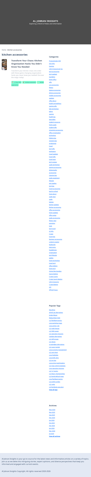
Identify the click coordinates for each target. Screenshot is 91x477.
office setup (52, 215)
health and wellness (55, 103)
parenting (52, 223)
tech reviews (53, 162)
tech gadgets (53, 74)
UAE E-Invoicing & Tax (56, 69)
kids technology (54, 109)
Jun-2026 (51, 420)
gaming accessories (55, 167)
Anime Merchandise (55, 271)
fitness (51, 88)
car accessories (54, 85)
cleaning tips (53, 175)
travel (51, 146)
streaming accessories (56, 130)
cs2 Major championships (57, 374)
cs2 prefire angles (54, 382)
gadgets (51, 98)
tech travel (52, 229)
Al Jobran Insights (45, 21)
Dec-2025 (52, 418)
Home (4, 50)
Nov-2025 (52, 412)
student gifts (53, 127)
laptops (51, 202)
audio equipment (54, 178)
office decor (52, 101)
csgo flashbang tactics (56, 379)
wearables (52, 119)
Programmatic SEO (55, 61)
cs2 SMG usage (54, 331)
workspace (52, 151)
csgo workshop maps (55, 323)
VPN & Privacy (53, 290)
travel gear (52, 159)
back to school (53, 191)
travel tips (52, 237)
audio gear (52, 197)
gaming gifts (53, 106)
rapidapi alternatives (55, 336)
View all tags (53, 390)
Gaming (51, 66)
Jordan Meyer (53, 315)
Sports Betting (53, 274)
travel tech (52, 263)
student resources (54, 122)
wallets (51, 258)
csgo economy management (58, 350)
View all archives (54, 436)
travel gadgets (53, 154)
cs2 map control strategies (57, 366)
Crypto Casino (53, 277)
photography (53, 170)
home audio (52, 125)
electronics (52, 247)
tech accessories (54, 72)
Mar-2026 (52, 431)
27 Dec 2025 (16, 82)
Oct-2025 (52, 423)
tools (50, 226)
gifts (50, 82)
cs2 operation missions (56, 334)
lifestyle (51, 181)
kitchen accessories (29, 82)
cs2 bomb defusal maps (56, 376)
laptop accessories (55, 90)
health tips (52, 117)
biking (51, 111)
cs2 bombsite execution (56, 387)
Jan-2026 (51, 428)
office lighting (53, 266)
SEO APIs (52, 64)
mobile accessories (55, 96)
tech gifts (52, 149)
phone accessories (55, 93)
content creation (54, 242)
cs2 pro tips (52, 360)
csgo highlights (53, 355)
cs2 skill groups (53, 339)
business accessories (55, 239)
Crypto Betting (53, 285)
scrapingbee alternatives (56, 344)
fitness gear (52, 221)
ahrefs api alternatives (56, 312)
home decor (52, 194)
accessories (52, 173)
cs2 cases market (54, 347)
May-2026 (52, 410)
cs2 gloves (52, 342)
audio (50, 199)
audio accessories (54, 218)
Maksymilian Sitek (54, 318)
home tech (52, 269)
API (50, 287)
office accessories (54, 210)
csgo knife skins (54, 358)
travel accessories (54, 189)
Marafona (52, 310)
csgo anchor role (54, 326)
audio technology (54, 165)
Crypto (51, 234)
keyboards (52, 245)
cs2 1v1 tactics (53, 371)
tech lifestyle (53, 255)
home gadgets (53, 213)
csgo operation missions (56, 368)
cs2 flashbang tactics (55, 320)
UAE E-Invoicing (54, 282)
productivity (52, 143)
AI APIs (51, 231)
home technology (54, 261)
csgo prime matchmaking (57, 363)
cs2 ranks (52, 384)
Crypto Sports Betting (55, 279)
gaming (51, 114)
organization (53, 253)
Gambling (52, 77)
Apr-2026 (52, 426)
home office (52, 80)
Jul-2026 (51, 434)
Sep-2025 (52, 415)
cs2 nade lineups (54, 328)
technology (52, 135)
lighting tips (52, 138)
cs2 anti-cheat (53, 352)
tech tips (51, 186)
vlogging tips (53, 141)
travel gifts (52, 157)
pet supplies (52, 183)
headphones (53, 250)
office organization (55, 133)
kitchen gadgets (54, 205)
